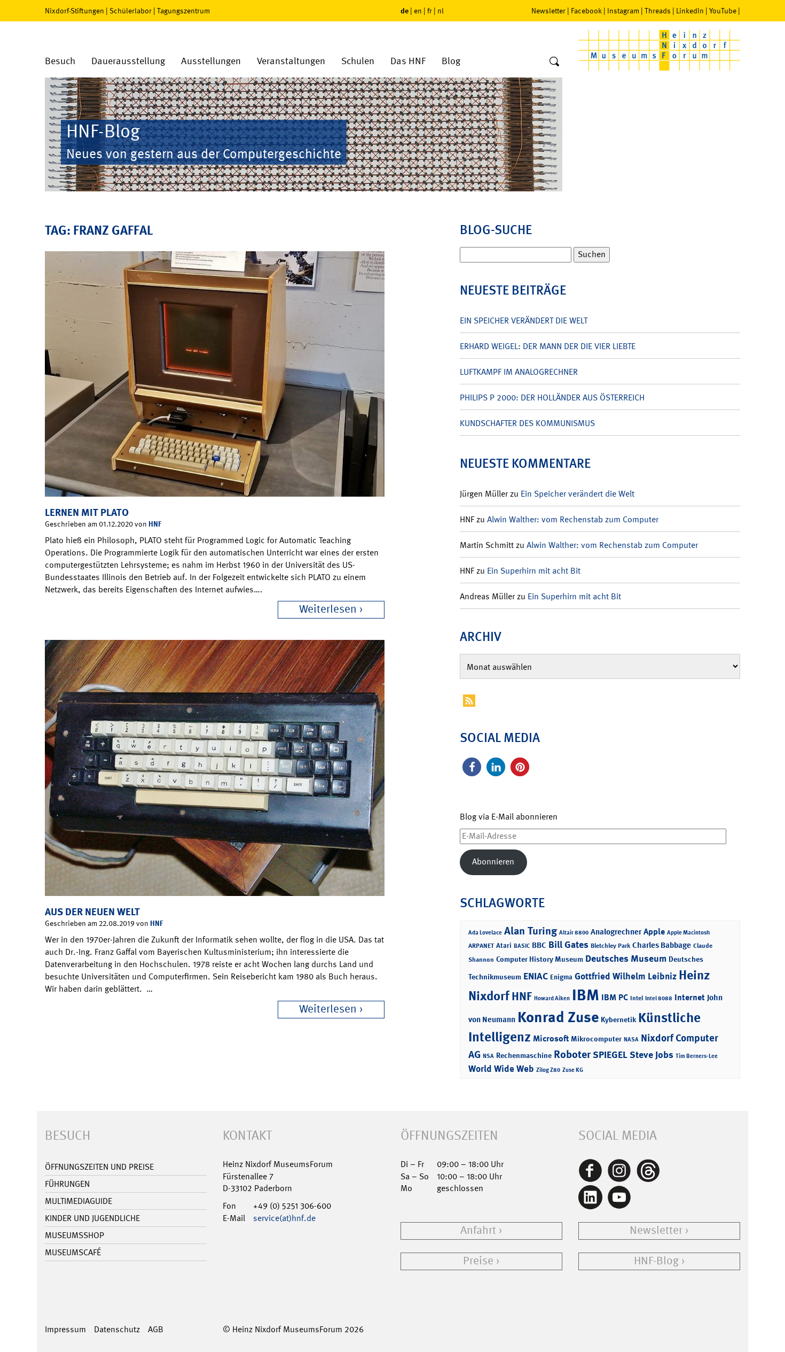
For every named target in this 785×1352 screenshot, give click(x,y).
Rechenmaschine (524, 1055)
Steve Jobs (651, 1054)
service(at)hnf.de (284, 1218)
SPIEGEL (610, 1054)
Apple (654, 931)
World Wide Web (501, 1069)
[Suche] (554, 62)
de (405, 10)
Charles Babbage (661, 945)
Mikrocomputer (596, 1038)
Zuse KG (572, 1070)
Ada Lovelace (485, 933)
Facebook (586, 11)
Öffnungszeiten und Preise (99, 1166)
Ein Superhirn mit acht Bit (533, 570)
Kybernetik (618, 1019)
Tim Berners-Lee (697, 1056)
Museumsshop (74, 1235)
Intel (636, 998)
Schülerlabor (130, 11)
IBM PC (614, 997)
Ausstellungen (211, 61)
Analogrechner (616, 931)
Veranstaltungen (291, 61)
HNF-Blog (656, 1261)
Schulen (357, 61)
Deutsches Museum (625, 958)
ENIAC (535, 976)
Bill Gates (568, 944)
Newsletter (548, 11)
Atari (504, 945)
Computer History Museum (539, 959)
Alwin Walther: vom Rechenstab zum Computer (572, 519)
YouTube (722, 11)
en (418, 11)
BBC (539, 945)
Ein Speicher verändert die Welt (523, 320)
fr (429, 11)
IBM (585, 995)
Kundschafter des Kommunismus (527, 423)
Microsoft (551, 1038)
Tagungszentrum (183, 11)
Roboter (572, 1054)
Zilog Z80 (548, 1070)
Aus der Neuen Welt (92, 911)
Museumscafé (73, 1252)
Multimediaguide (78, 1201)
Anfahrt (478, 1230)
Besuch (60, 61)
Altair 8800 (573, 933)
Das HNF (408, 61)
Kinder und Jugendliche (92, 1218)
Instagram (623, 11)
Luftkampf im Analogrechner (519, 371)
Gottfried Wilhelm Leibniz (626, 976)
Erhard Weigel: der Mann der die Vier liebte (547, 346)
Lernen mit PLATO (87, 512)
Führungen (67, 1183)
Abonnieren (493, 861)
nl (440, 11)
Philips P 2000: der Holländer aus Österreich (552, 397)
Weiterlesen (328, 609)
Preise (478, 1261)
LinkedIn (690, 11)
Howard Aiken (552, 998)
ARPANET (481, 945)
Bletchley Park (610, 945)
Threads (658, 11)
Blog (451, 61)
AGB (155, 1329)
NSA (488, 1056)
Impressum (65, 1329)
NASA (631, 1040)
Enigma (561, 977)
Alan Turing (530, 931)
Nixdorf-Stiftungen (74, 11)
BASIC (522, 946)
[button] (471, 767)
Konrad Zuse (558, 1017)
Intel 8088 (658, 998)
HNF (154, 524)
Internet (689, 997)
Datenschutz (117, 1329)
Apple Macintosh (688, 933)
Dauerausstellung (128, 61)
